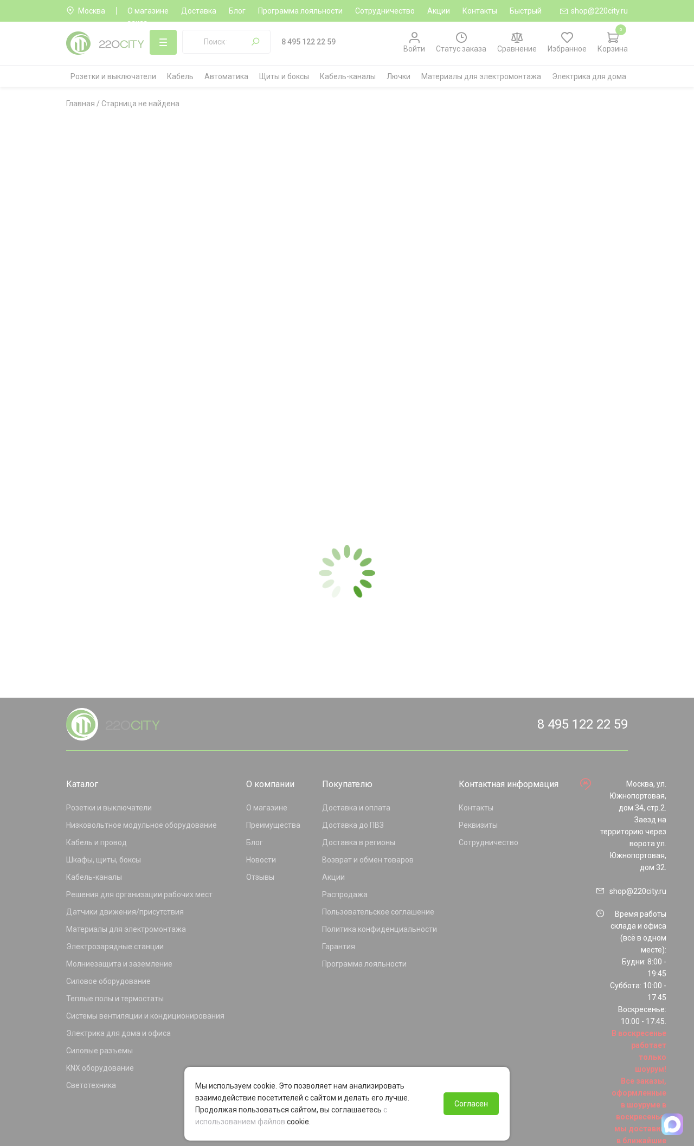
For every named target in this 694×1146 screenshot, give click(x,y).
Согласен (471, 1103)
